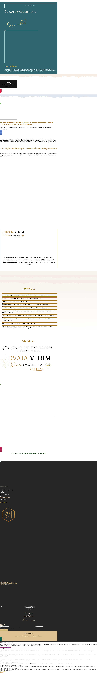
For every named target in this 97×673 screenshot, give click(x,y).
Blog (3, 491)
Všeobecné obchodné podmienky (30, 607)
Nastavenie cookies (3, 647)
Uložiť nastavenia (3, 671)
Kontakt (3, 492)
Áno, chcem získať (28, 453)
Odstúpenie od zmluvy (5, 490)
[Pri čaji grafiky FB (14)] (8, 522)
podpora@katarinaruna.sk (5, 497)
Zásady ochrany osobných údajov (7, 489)
